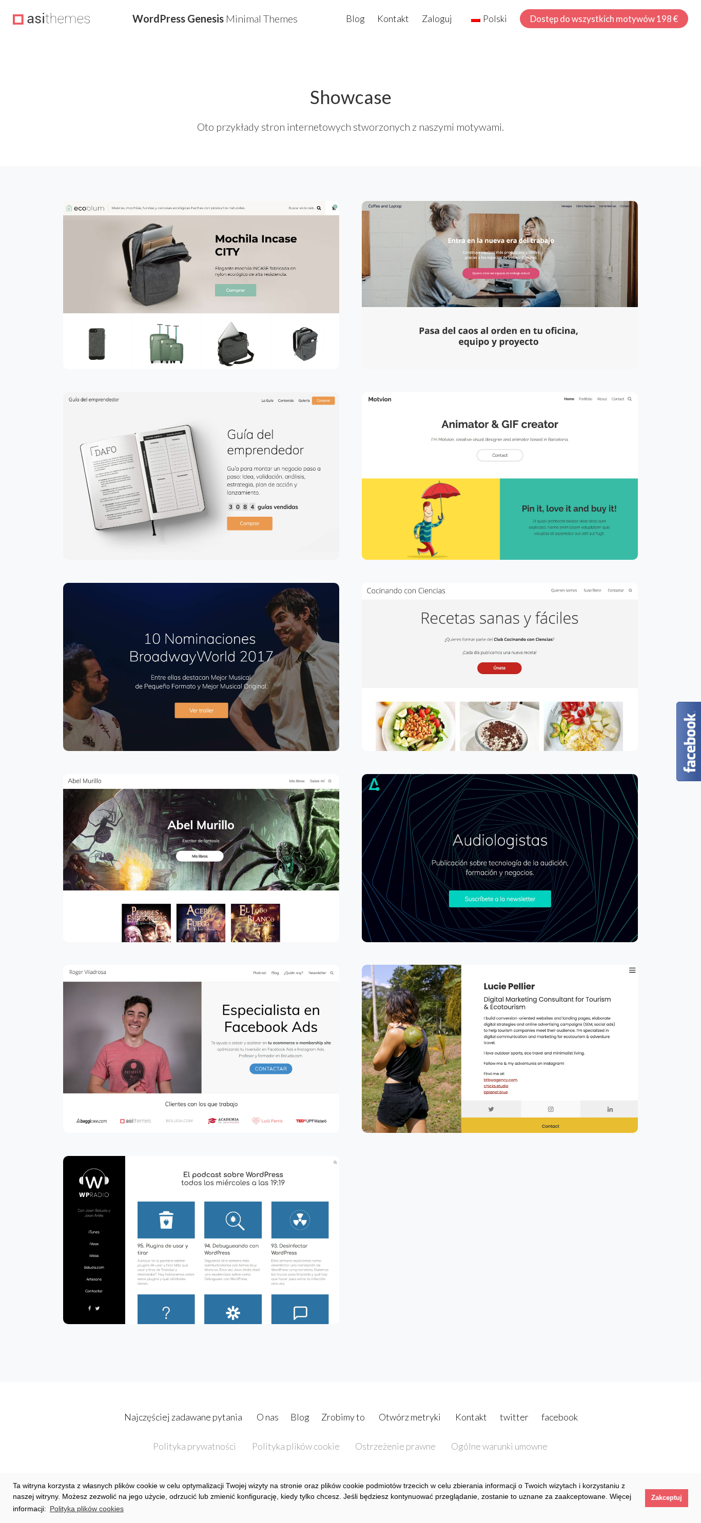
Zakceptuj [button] (666, 1497)
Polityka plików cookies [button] (87, 1509)
